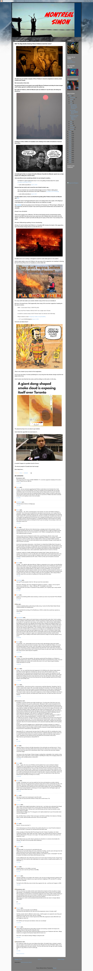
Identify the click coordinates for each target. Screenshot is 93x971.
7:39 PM (18, 800)
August (72, 99)
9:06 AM (18, 871)
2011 (70, 152)
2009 (70, 156)
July (71, 101)
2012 (70, 150)
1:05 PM (18, 885)
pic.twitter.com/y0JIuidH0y (39, 316)
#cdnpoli (31, 316)
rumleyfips (18, 502)
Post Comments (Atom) (26, 962)
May (71, 121)
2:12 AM (18, 950)
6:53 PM (18, 937)
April (71, 123)
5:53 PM (18, 523)
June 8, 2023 (34, 184)
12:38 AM (18, 680)
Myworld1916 (19, 617)
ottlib (17, 527)
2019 (70, 137)
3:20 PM (18, 505)
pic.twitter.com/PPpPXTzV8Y (24, 182)
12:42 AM (18, 791)
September (72, 97)
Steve (17, 594)
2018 (70, 139)
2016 (70, 143)
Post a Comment (20, 953)
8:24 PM (18, 741)
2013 (70, 148)
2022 (70, 131)
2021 (70, 133)
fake (18, 198)
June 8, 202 (34, 194)
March (71, 125)
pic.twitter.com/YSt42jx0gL (52, 191)
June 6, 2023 (35, 319)
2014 (70, 146)
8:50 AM (18, 819)
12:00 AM (18, 652)
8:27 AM (18, 599)
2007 (70, 160)
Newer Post (18, 959)
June (71, 103)
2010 (70, 154)
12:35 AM (18, 776)
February (72, 127)
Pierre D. (18, 804)
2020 (70, 135)
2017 (70, 141)
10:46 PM (18, 758)
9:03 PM (18, 558)
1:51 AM (18, 575)
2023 (70, 95)
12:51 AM (18, 696)
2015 (70, 145)
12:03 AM (18, 664)
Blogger (54, 968)
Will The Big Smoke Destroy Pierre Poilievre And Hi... (74, 112)
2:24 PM (18, 497)
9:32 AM (18, 862)
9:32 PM (18, 903)
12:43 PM (18, 842)
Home (40, 959)
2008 (70, 158)
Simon (17, 487)
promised (18, 205)
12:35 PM (18, 483)
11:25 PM (18, 922)
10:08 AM (18, 637)
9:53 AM (18, 613)
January (72, 129)
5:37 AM (18, 590)
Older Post (60, 959)
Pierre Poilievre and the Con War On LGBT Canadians (73, 106)
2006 (70, 162)
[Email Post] (31, 472)
